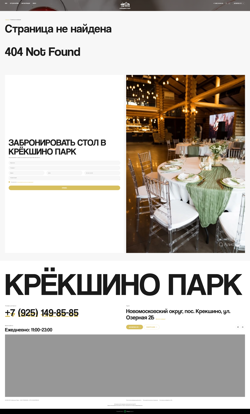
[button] (238, 3)
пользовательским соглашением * (25, 182)
